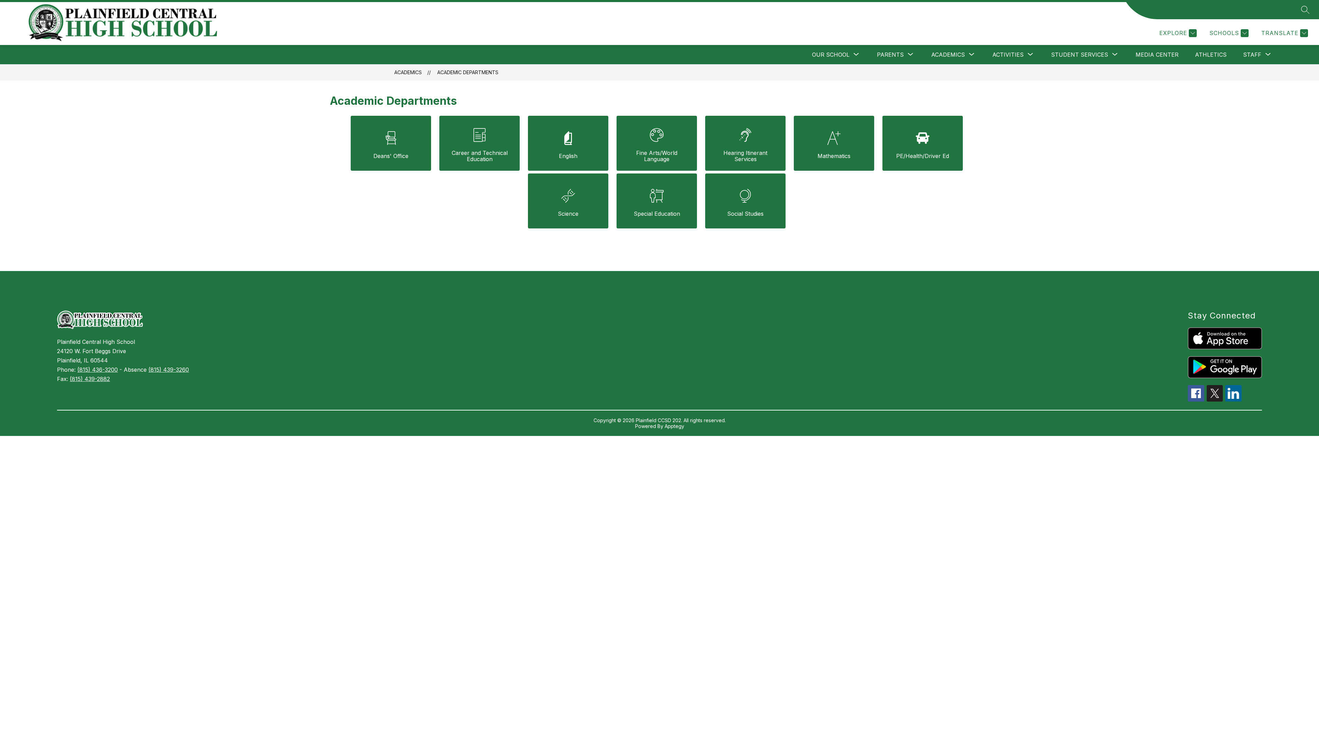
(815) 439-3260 (168, 369)
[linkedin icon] (1233, 399)
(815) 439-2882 (90, 378)
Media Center (1157, 54)
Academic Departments (467, 72)
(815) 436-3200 (97, 369)
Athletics (1211, 54)
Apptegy (674, 426)
